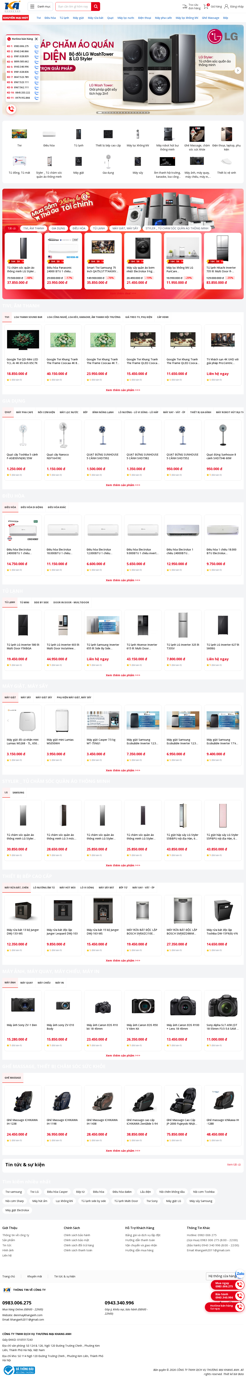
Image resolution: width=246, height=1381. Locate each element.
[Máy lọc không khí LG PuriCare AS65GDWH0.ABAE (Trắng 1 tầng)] (182, 248)
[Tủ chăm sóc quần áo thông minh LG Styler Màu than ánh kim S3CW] (143, 815)
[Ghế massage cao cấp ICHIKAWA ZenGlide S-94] (143, 1101)
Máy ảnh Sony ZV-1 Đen (22, 1025)
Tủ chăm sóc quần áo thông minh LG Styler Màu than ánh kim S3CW (142, 838)
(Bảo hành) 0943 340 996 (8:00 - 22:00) (213, 1245)
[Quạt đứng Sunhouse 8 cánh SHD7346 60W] (223, 435)
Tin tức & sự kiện (64, 1276)
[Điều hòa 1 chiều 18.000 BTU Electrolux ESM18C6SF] (223, 530)
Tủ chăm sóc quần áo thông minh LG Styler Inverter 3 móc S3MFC (101, 838)
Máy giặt (78, 18)
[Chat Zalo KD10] (37, 92)
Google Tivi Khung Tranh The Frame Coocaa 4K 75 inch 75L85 (103, 362)
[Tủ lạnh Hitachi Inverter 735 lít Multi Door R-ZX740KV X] (222, 248)
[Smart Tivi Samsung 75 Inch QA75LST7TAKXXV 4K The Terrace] (103, 248)
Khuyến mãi (34, 1276)
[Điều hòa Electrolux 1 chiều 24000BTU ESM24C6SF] (183, 530)
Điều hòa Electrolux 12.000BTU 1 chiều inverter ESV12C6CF (99, 553)
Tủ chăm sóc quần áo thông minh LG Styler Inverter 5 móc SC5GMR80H (20, 273)
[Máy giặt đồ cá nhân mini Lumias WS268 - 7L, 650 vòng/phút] (23, 720)
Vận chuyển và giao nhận (141, 1245)
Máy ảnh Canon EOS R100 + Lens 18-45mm (183, 1026)
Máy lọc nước (125, 18)
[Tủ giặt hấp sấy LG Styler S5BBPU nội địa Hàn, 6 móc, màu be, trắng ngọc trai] (183, 815)
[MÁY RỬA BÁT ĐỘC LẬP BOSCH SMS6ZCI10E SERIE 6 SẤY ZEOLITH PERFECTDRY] (143, 910)
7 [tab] (118, 113)
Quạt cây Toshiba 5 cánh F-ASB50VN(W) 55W (22, 456)
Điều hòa (50, 18)
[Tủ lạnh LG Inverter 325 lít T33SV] (183, 625)
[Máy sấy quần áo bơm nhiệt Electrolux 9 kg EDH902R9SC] (143, 248)
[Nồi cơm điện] (15, 17)
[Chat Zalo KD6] (37, 72)
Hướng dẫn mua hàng (139, 1250)
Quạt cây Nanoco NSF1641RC (58, 456)
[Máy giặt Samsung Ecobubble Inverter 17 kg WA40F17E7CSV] (223, 720)
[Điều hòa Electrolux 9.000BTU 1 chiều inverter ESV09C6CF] (143, 530)
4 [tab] (110, 113)
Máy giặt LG (173, 1201)
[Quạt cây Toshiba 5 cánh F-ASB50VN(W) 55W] (23, 435)
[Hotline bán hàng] (11, 109)
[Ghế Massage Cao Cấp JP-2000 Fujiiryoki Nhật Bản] (183, 1101)
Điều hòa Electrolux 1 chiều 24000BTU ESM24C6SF (180, 553)
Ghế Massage (210, 18)
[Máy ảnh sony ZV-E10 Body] (63, 1006)
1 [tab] (99, 113)
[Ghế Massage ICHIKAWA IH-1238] (23, 1101)
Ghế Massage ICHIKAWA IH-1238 (22, 1121)
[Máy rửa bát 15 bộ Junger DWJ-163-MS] (103, 910)
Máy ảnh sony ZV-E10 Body (60, 1026)
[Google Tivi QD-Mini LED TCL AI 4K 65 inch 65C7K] (23, 340)
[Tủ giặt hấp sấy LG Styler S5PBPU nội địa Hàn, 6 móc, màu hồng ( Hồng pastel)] (223, 815)
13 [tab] (136, 113)
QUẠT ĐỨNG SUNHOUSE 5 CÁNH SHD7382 (142, 456)
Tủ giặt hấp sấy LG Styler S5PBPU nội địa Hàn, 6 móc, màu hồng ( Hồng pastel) (222, 840)
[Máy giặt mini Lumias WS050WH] (63, 720)
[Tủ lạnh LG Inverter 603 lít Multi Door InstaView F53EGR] (63, 625)
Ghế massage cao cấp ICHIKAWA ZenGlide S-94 (142, 1121)
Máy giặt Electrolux (17, 1210)
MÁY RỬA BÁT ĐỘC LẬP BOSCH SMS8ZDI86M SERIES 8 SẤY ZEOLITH (182, 933)
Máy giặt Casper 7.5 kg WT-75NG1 (101, 741)
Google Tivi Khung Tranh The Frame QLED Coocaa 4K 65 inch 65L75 (143, 362)
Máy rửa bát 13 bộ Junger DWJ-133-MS (23, 931)
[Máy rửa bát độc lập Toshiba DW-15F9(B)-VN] (223, 910)
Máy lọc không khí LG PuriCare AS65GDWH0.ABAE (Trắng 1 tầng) (179, 273)
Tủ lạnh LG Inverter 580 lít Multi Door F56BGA (23, 646)
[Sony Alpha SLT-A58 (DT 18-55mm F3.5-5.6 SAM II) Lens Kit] (223, 1006)
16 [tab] (144, 113)
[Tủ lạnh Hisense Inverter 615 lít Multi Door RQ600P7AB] (143, 625)
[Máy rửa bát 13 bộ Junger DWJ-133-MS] (23, 910)
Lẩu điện (145, 1192)
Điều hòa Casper (57, 1192)
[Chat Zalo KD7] (37, 77)
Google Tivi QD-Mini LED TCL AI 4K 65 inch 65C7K (22, 361)
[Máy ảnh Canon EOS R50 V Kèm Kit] (143, 1006)
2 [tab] (104, 113)
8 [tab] (121, 113)
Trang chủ (8, 1276)
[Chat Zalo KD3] (37, 56)
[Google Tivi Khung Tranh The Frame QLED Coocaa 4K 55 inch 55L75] (183, 340)
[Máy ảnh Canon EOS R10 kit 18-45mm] (103, 1006)
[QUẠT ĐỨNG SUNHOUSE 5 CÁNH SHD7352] (183, 435)
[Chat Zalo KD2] (37, 51)
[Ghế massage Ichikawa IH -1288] (223, 1101)
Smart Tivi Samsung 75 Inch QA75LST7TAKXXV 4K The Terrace (101, 271)
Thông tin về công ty (15, 1235)
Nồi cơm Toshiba (203, 1192)
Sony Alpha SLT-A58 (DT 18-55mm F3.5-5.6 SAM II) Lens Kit (223, 1028)
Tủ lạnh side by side (93, 1201)
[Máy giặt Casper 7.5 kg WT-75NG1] (103, 720)
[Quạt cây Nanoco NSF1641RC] (63, 435)
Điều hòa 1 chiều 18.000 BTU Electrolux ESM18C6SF (221, 553)
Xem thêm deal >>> (123, 293)
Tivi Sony (152, 1201)
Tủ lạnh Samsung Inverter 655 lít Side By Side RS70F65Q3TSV (103, 648)
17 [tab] (147, 113)
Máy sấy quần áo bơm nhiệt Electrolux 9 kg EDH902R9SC (141, 271)
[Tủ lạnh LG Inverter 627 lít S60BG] (223, 625)
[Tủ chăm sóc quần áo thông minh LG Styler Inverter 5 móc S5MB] (23, 815)
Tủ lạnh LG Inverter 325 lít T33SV (183, 646)
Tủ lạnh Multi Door (126, 1201)
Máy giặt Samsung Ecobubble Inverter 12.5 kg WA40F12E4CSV (141, 743)
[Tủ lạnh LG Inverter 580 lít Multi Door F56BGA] (23, 625)
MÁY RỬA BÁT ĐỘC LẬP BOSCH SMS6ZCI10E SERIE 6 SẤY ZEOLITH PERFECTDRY (142, 935)
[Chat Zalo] (239, 1274)
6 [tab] (116, 113)
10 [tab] (127, 113)
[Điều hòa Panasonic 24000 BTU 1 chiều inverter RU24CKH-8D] (63, 248)
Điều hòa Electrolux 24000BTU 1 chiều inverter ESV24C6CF (19, 553)
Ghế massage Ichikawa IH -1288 (223, 1121)
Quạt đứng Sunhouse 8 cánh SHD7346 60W (221, 456)
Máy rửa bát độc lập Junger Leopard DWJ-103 (62, 931)
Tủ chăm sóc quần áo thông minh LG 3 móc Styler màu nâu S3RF (60, 838)
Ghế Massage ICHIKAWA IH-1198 (62, 1121)
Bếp (225, 18)
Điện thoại (144, 18)
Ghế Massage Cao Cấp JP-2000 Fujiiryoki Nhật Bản (181, 1123)
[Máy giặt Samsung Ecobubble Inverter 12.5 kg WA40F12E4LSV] (183, 720)
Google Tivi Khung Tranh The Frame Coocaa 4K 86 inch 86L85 (63, 362)
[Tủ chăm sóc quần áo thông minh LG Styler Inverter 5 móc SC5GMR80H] (23, 248)
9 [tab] (124, 113)
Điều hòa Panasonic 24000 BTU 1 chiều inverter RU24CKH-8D (60, 271)
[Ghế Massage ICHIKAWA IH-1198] (63, 1101)
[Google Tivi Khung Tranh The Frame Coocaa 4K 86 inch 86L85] (63, 340)
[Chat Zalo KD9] (37, 87)
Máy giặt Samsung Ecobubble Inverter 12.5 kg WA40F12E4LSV (181, 743)
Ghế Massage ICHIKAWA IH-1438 (102, 1121)
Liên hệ (7, 1255)
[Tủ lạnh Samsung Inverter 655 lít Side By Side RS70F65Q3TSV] (103, 625)
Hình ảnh (8, 1250)
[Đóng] (36, 39)
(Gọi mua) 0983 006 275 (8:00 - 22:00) (212, 1240)
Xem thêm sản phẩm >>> (123, 390)
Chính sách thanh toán (78, 1250)
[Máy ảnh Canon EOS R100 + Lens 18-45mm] (183, 1006)
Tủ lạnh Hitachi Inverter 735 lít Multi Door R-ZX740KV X (221, 271)
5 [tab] (113, 113)
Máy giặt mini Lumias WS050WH (60, 741)
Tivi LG (34, 1192)
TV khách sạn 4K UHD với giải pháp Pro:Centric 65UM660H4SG (223, 362)
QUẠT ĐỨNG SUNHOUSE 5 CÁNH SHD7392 (102, 456)
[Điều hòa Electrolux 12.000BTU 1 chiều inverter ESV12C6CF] (103, 530)
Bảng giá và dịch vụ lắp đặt (142, 1235)
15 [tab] (142, 113)
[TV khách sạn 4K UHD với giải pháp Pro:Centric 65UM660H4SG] (223, 340)
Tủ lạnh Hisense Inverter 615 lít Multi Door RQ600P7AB (142, 648)
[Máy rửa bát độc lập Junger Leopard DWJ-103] (63, 910)
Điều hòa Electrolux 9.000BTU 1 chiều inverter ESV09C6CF (143, 553)
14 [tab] (139, 113)
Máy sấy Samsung (200, 1201)
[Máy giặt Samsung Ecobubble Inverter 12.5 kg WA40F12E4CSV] (143, 720)
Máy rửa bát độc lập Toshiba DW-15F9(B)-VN (222, 931)
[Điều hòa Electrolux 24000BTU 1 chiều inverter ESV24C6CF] (23, 530)
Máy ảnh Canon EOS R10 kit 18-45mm (102, 1026)
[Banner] (123, 70)
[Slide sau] (237, 70)
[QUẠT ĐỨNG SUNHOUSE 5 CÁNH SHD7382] (143, 435)
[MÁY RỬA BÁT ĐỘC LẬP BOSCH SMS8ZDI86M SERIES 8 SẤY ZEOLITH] (183, 910)
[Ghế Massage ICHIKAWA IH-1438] (103, 1101)
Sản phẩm (8, 1240)
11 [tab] (130, 113)
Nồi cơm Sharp (14, 1201)
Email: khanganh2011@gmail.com (208, 1250)
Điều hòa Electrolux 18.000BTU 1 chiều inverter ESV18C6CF (59, 553)
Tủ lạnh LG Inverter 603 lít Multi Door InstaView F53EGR (63, 648)
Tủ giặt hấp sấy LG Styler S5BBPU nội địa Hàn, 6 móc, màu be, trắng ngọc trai (183, 840)
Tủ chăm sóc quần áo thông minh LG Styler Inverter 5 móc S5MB (20, 838)
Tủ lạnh (64, 18)
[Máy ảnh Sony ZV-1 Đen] (23, 1006)
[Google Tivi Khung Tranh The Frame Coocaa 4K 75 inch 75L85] (103, 340)
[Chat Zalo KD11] (37, 98)
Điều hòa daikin (122, 1192)
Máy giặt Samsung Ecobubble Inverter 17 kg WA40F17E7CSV (222, 743)
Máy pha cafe (163, 18)
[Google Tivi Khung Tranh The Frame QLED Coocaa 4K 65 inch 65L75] (143, 340)
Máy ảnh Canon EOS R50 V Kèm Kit (142, 1026)
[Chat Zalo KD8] (37, 82)
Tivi (39, 18)
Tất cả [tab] (12, 228)
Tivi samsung (13, 1192)
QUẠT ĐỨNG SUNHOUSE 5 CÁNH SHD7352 (182, 456)
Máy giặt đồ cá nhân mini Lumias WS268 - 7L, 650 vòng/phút (22, 743)
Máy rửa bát (95, 18)
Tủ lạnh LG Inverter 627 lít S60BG (223, 646)
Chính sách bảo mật (76, 1240)
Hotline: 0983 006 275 (202, 1235)
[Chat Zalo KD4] (37, 61)
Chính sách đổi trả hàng (79, 1245)
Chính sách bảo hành (77, 1235)
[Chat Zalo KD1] (37, 46)
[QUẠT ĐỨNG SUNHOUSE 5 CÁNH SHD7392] (103, 435)
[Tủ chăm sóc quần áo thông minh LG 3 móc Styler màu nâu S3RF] (63, 815)
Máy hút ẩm (39, 1201)
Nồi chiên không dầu (172, 1192)
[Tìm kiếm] (96, 6)
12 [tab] (133, 113)
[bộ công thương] (18, 1370)
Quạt (110, 18)
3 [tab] (107, 113)
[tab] (33, 228)
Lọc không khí (64, 1201)
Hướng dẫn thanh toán (140, 1240)
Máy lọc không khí (187, 18)
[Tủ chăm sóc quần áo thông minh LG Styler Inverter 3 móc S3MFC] (103, 815)
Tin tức (7, 1245)
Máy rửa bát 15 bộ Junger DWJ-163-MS (103, 931)
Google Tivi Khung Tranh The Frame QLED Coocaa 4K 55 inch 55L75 (183, 362)
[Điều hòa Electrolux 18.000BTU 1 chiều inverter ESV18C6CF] (63, 530)
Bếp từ (80, 1192)
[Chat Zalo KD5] (37, 67)
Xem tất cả (234, 1164)
